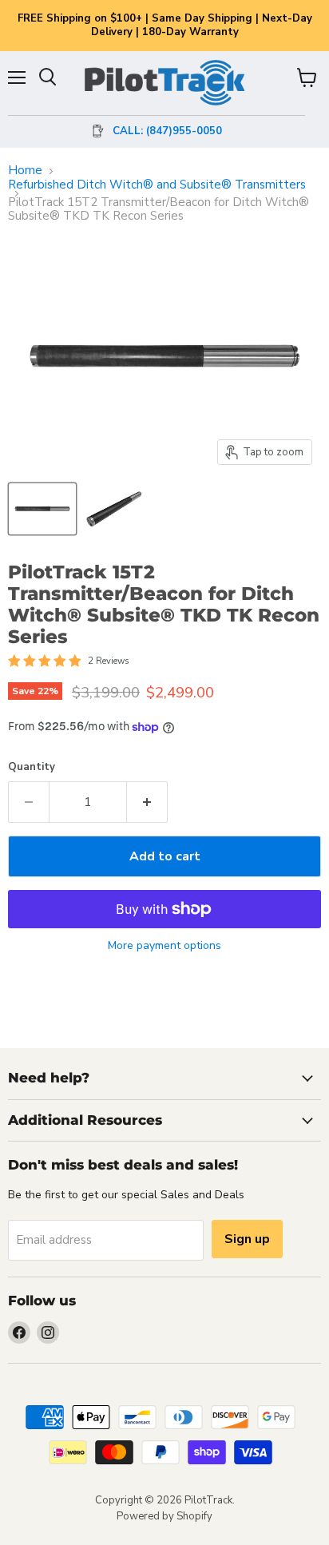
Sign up (247, 1239)
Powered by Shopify (164, 1516)
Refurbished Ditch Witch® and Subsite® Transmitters (157, 185)
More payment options (164, 945)
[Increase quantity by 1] (147, 802)
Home (25, 170)
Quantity (31, 767)
